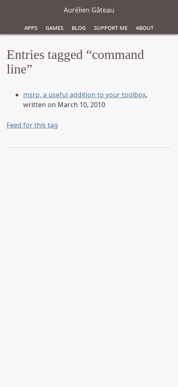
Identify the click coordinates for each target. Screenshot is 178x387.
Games (54, 27)
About (145, 27)
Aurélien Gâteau (89, 10)
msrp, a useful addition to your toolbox (84, 94)
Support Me (110, 27)
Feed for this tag (32, 125)
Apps (30, 27)
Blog (79, 27)
